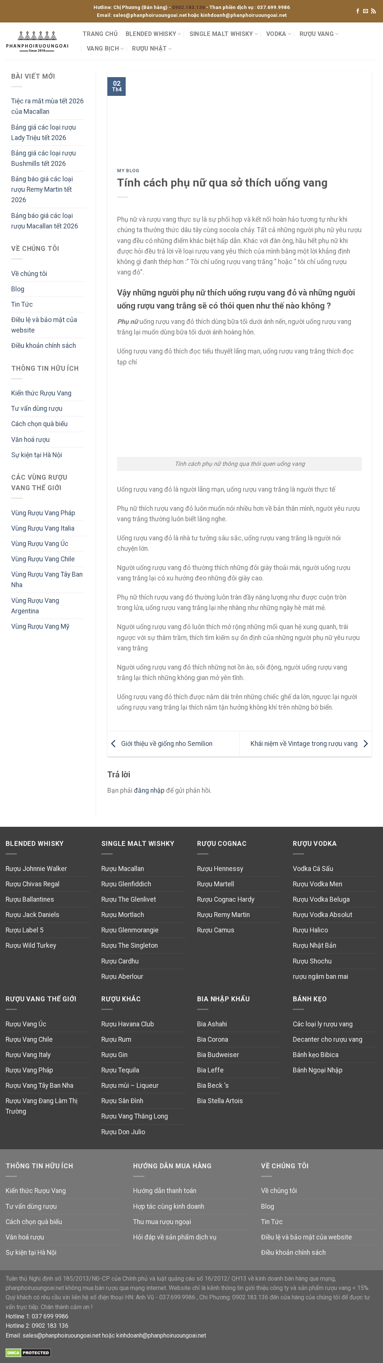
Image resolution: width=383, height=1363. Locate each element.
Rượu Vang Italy (28, 1055)
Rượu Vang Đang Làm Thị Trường (41, 1106)
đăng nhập (149, 790)
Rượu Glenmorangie (130, 930)
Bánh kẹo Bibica (315, 1055)
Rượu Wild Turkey (31, 945)
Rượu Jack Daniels (32, 915)
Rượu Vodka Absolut (322, 915)
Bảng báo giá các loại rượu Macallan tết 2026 (44, 221)
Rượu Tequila (120, 1070)
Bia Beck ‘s (213, 1085)
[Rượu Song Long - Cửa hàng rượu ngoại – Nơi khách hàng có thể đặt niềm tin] (38, 41)
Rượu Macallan (122, 868)
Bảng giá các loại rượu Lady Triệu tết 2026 (43, 133)
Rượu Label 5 (24, 930)
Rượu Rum (116, 1039)
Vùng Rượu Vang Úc (39, 543)
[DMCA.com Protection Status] (28, 1352)
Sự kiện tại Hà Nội (36, 455)
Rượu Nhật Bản (314, 945)
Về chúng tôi (29, 273)
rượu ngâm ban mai (320, 976)
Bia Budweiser (218, 1055)
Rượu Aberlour (122, 976)
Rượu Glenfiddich (126, 884)
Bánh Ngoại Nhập (318, 1070)
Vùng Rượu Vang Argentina (35, 606)
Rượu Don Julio (123, 1132)
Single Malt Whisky (221, 33)
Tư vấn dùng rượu (36, 408)
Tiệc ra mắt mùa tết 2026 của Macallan (47, 106)
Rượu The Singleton (129, 945)
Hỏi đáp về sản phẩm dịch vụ (175, 1237)
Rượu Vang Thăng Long (134, 1116)
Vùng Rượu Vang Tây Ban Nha (47, 580)
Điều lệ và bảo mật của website (44, 325)
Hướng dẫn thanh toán (164, 1190)
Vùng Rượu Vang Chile (43, 559)
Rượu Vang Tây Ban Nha (39, 1085)
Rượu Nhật (149, 48)
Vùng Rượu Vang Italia (42, 528)
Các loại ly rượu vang (323, 1024)
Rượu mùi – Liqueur (130, 1085)
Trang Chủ (100, 33)
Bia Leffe (210, 1070)
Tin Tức (22, 304)
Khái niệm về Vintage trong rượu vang (305, 743)
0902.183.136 (189, 7)
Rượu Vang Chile (29, 1039)
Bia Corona (212, 1039)
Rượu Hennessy (220, 868)
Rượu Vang (317, 33)
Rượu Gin (114, 1055)
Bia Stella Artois (220, 1101)
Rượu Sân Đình (122, 1101)
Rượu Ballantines (30, 899)
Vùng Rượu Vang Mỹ (40, 626)
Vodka (276, 33)
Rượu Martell (215, 884)
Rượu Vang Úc (26, 1024)
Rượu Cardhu (120, 961)
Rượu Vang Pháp (29, 1070)
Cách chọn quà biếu (39, 424)
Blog (17, 289)
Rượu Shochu (312, 961)
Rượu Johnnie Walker (36, 868)
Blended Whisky (151, 33)
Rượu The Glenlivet (128, 899)
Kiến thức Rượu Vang (41, 393)
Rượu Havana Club (127, 1024)
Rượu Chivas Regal (32, 884)
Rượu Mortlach (122, 915)
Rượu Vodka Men (317, 884)
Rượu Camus (216, 930)
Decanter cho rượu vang (327, 1039)
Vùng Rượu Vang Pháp (43, 513)
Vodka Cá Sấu (313, 868)
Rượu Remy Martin (223, 915)
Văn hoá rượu (30, 439)
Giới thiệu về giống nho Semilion (166, 743)
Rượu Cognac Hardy (225, 899)
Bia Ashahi (212, 1024)
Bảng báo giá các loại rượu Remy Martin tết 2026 (42, 189)
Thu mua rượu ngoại (162, 1222)
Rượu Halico (310, 930)
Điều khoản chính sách (43, 345)
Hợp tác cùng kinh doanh (168, 1206)
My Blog (128, 170)
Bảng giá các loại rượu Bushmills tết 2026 (43, 158)
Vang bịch (103, 48)
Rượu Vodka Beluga (321, 899)
